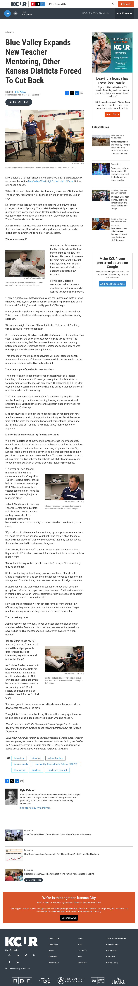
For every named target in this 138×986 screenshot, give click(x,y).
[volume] (15, 13)
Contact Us (82, 951)
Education (9, 32)
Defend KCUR (69, 917)
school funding (55, 758)
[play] (7, 13)
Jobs (80, 957)
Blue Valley (19, 770)
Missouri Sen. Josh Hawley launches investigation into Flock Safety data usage (120, 203)
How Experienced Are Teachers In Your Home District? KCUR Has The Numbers (61, 854)
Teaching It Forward (57, 770)
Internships (82, 963)
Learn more (112, 114)
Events (80, 939)
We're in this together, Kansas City (69, 898)
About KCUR (54, 939)
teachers (36, 770)
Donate (127, 4)
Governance (111, 951)
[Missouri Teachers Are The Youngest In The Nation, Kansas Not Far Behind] (14, 875)
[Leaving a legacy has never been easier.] (112, 53)
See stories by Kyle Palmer (35, 807)
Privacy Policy (112, 963)
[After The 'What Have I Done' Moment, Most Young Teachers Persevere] (14, 835)
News (51, 951)
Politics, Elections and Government (119, 192)
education (36, 758)
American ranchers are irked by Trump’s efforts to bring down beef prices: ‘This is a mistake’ (120, 147)
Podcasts (53, 957)
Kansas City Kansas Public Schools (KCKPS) (56, 764)
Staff (80, 945)
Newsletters (54, 963)
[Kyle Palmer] (11, 797)
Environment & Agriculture (117, 137)
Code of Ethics (112, 945)
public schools (21, 764)
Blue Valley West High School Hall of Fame (50, 181)
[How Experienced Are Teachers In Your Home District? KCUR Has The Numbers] (14, 855)
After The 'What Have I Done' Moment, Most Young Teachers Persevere (57, 834)
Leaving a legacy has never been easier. (112, 80)
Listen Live (53, 945)
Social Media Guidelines (116, 939)
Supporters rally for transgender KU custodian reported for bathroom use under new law (120, 174)
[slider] (19, 13)
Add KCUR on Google (112, 283)
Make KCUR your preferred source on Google (112, 263)
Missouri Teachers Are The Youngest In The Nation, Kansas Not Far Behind (59, 874)
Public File (110, 957)
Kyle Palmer (20, 92)
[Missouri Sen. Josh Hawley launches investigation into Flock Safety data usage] (101, 195)
